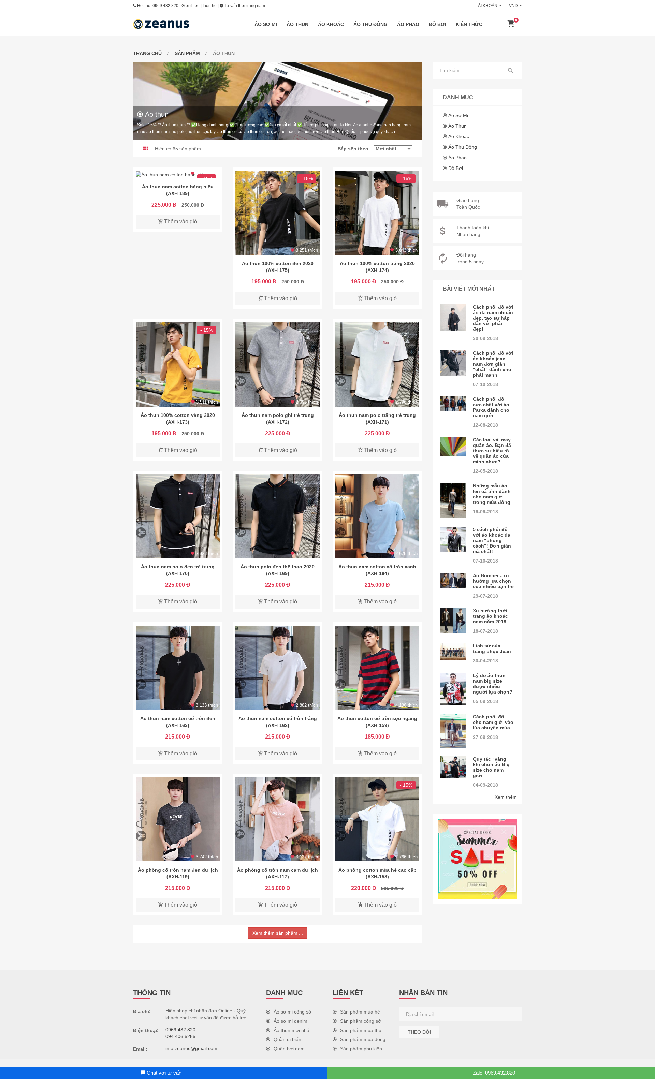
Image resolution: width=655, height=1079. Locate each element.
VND (513, 5)
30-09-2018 (485, 338)
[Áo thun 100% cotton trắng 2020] (377, 213)
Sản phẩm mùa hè (360, 1012)
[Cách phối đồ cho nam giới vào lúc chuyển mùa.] (453, 731)
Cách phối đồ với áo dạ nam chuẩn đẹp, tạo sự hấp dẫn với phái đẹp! (493, 318)
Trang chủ (147, 53)
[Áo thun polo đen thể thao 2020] (277, 516)
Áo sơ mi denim (290, 1021)
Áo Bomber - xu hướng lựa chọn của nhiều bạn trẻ (493, 581)
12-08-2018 (485, 425)
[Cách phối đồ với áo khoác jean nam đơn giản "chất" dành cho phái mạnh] (453, 363)
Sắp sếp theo (356, 148)
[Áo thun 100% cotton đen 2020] (277, 213)
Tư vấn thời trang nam (244, 5)
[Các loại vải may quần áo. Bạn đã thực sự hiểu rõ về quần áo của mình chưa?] (453, 446)
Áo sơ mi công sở (292, 1012)
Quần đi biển (287, 1039)
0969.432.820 (165, 5)
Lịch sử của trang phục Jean (492, 648)
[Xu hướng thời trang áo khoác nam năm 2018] (453, 621)
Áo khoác (331, 24)
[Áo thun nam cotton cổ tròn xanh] (377, 516)
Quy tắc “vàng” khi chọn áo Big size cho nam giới (491, 767)
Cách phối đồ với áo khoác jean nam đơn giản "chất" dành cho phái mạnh (493, 364)
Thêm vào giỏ (180, 221)
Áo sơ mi (265, 24)
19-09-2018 (485, 511)
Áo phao (408, 24)
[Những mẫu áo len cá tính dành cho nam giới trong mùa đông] (453, 500)
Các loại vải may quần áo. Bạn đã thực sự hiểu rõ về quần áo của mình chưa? (492, 450)
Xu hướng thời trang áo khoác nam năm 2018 (490, 616)
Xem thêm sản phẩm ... (277, 933)
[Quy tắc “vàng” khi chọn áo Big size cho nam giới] (453, 767)
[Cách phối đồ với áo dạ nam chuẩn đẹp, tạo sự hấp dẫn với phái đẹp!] (453, 317)
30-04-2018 (485, 661)
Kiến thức (469, 24)
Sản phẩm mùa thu (360, 1030)
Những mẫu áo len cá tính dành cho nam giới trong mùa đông (492, 494)
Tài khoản (486, 5)
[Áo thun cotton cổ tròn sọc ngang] (377, 668)
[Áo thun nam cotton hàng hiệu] (178, 174)
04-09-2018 (485, 785)
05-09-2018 (485, 701)
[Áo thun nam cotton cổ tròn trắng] (277, 668)
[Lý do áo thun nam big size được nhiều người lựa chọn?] (453, 689)
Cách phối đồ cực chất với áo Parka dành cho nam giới (491, 407)
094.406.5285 (180, 1036)
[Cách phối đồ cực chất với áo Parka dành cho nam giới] (453, 403)
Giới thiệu (190, 5)
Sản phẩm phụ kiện (361, 1048)
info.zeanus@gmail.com (191, 1048)
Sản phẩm (187, 53)
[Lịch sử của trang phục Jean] (453, 651)
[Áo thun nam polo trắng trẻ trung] (377, 364)
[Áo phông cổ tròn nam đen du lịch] (178, 819)
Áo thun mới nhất (292, 1030)
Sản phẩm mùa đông (362, 1039)
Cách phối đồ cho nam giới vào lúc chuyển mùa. (493, 722)
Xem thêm (506, 797)
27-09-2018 (485, 737)
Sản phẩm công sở (360, 1021)
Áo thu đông (370, 24)
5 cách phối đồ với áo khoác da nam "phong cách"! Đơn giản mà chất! (492, 540)
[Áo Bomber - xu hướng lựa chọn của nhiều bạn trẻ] (453, 580)
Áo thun (297, 24)
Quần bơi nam (289, 1048)
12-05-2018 (485, 471)
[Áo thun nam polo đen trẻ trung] (178, 516)
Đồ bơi (437, 24)
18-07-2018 (485, 631)
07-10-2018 (485, 384)
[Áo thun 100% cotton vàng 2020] (178, 364)
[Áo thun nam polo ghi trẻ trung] (277, 364)
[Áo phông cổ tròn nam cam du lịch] (277, 819)
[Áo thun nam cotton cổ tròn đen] (178, 668)
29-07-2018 (485, 596)
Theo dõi (419, 1032)
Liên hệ (210, 5)
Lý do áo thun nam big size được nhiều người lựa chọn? (492, 684)
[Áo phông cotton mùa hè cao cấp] (377, 819)
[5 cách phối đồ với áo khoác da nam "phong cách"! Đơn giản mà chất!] (453, 540)
